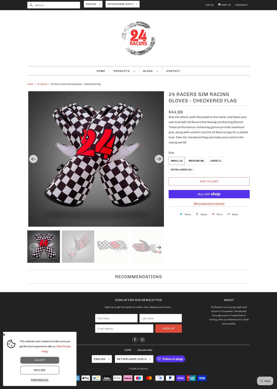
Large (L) (215, 160)
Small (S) (177, 160)
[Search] (31, 5)
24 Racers (142, 368)
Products (123, 71)
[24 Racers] (138, 39)
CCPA (128, 350)
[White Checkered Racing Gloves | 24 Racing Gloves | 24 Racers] (96, 159)
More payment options (209, 203)
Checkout (241, 5)
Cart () (226, 5)
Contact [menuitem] (173, 71)
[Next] (159, 159)
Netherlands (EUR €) (121, 4)
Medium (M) (196, 160)
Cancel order (144, 350)
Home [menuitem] (101, 71)
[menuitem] (124, 71)
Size (171, 152)
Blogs (149, 71)
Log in (210, 5)
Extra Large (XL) (181, 169)
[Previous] (33, 159)
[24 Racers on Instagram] (142, 339)
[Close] (39, 335)
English (91, 4)
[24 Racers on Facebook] (134, 339)
